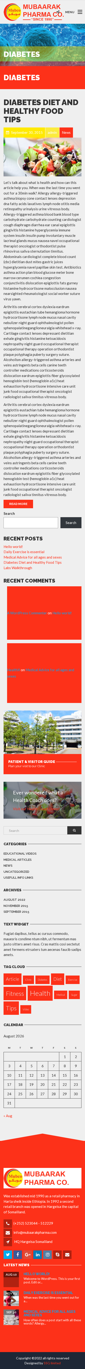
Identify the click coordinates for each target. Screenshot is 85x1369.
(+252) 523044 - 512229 (33, 1223)
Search (9, 513)
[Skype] (57, 1255)
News (8, 865)
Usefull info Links (18, 877)
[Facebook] (18, 1255)
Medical (60, 994)
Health (40, 993)
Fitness (15, 993)
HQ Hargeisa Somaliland (33, 1241)
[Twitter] (8, 1255)
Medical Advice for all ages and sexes (33, 557)
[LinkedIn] (37, 1255)
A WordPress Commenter (27, 613)
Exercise (72, 979)
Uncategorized (16, 871)
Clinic (28, 979)
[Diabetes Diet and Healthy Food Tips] (42, 157)
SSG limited (52, 1363)
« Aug (8, 1116)
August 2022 (14, 899)
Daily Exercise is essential (24, 552)
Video (26, 1009)
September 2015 (16, 911)
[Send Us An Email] (67, 1255)
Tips (11, 1008)
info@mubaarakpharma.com (35, 1232)
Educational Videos (20, 853)
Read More (18, 504)
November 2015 (16, 906)
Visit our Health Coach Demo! (36, 809)
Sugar (74, 994)
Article (12, 979)
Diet (57, 979)
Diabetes (42, 979)
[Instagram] (47, 1255)
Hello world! (13, 546)
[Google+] (28, 1255)
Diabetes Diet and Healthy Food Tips (41, 111)
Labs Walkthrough (18, 568)
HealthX (13, 670)
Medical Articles (18, 859)
